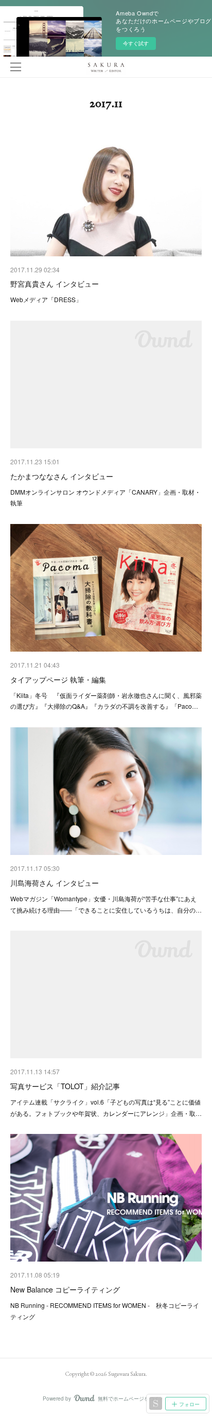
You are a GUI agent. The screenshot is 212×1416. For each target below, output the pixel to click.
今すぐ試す (136, 43)
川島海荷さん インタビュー (54, 883)
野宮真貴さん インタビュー (54, 283)
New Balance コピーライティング (65, 1289)
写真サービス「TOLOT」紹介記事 (65, 1086)
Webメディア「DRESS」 (46, 299)
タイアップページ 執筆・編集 (58, 679)
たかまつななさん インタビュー (61, 476)
